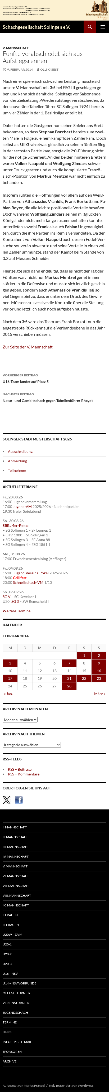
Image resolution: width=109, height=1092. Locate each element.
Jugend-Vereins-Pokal (31, 573)
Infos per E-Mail (17, 1042)
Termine (10, 1022)
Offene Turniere (17, 993)
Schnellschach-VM (28, 582)
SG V (7, 596)
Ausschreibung (20, 451)
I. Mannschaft (15, 827)
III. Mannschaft (16, 847)
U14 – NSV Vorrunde (19, 983)
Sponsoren (12, 1052)
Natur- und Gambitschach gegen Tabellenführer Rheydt (48, 397)
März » (99, 693)
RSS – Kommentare (23, 774)
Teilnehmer (17, 470)
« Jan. (8, 693)
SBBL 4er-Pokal (16, 525)
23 (99, 678)
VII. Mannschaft (16, 886)
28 (69, 686)
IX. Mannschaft (16, 905)
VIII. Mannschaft (17, 895)
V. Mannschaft (16, 48)
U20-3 (7, 964)
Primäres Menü (102, 27)
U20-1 (7, 944)
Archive (9, 1061)
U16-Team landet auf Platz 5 (26, 378)
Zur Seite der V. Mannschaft (28, 346)
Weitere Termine (16, 611)
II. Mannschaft (15, 837)
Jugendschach (15, 1013)
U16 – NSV (10, 973)
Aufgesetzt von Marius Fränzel (24, 1086)
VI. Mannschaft (16, 876)
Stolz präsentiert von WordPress (71, 1086)
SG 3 (15, 601)
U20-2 (7, 954)
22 (84, 678)
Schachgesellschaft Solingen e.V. (36, 27)
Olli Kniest (49, 69)
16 (99, 670)
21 (69, 678)
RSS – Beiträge (19, 769)
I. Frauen (10, 915)
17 (10, 678)
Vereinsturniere (17, 1003)
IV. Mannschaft (16, 856)
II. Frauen (11, 925)
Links (7, 1032)
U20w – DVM (12, 934)
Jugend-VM (22, 506)
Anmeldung (17, 461)
